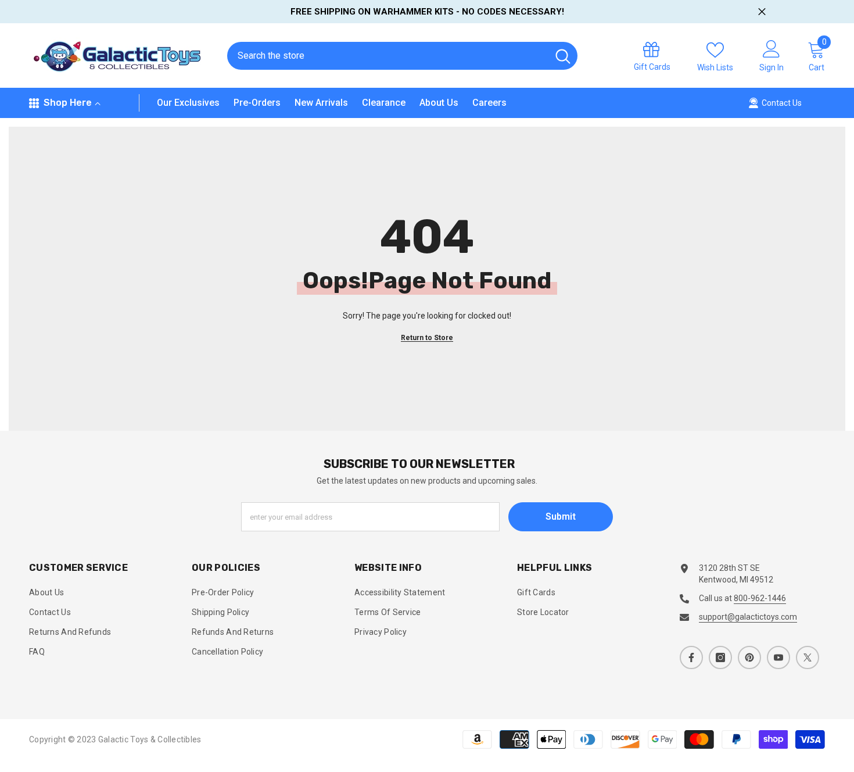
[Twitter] (807, 657)
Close (762, 12)
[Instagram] (720, 657)
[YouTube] (778, 657)
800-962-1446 (760, 598)
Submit (561, 516)
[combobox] (387, 56)
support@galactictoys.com (748, 616)
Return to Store (427, 338)
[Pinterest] (749, 657)
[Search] (402, 56)
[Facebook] (691, 657)
